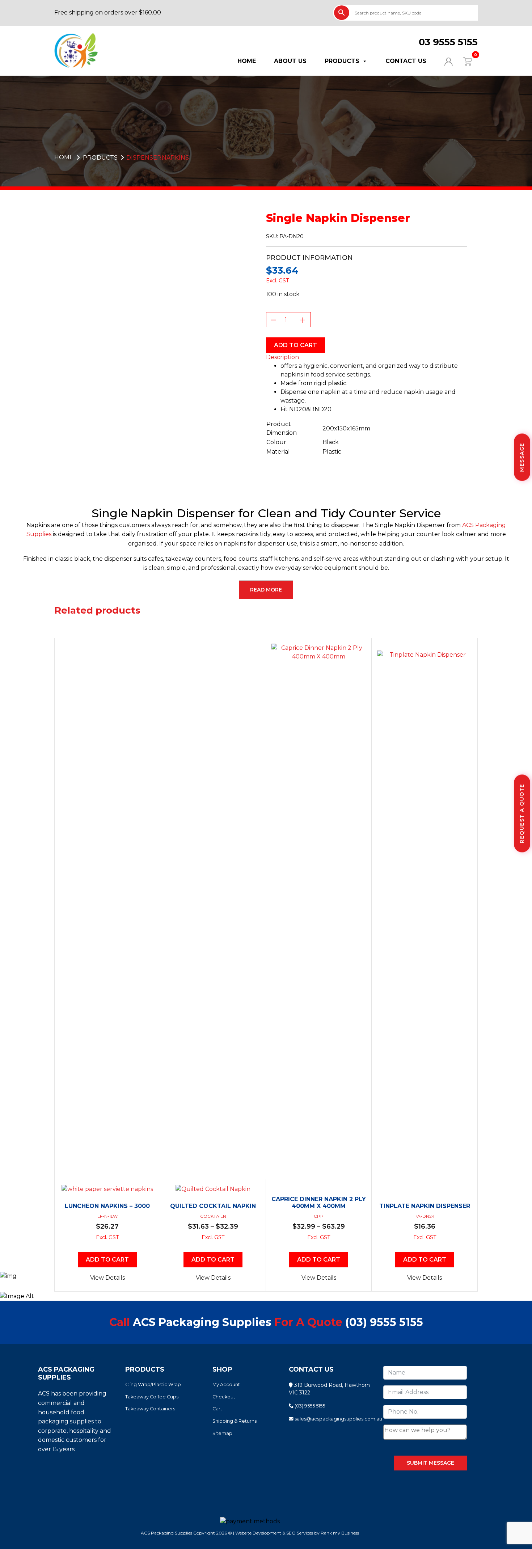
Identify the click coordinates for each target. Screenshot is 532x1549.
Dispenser (143, 157)
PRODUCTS (100, 157)
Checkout (223, 1396)
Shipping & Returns (234, 1421)
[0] (463, 61)
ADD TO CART (295, 345)
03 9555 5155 (448, 42)
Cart (217, 1408)
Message (522, 457)
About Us (290, 61)
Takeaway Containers (150, 1408)
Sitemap (222, 1433)
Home (246, 61)
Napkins (175, 157)
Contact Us (405, 61)
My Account (226, 1384)
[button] (366, 357)
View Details (107, 1277)
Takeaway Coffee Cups (151, 1396)
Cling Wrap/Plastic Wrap (153, 1384)
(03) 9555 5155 (384, 1322)
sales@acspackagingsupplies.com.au (338, 1419)
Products (342, 61)
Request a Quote (522, 813)
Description (282, 357)
